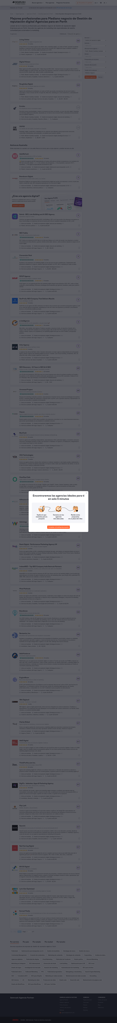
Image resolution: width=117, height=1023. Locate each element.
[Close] (86, 493)
